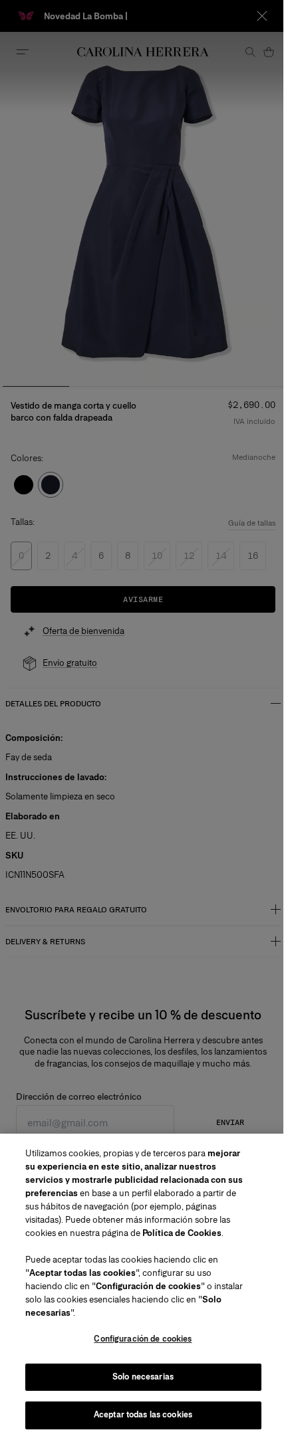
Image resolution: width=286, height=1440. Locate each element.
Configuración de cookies (143, 1339)
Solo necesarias (143, 1377)
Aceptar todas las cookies (143, 1414)
